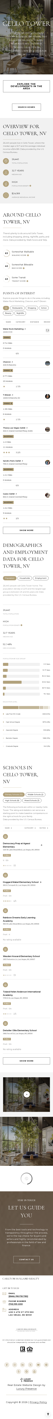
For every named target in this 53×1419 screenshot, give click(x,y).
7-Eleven (7, 395)
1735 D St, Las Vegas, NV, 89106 (15, 998)
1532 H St (7, 332)
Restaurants (18, 308)
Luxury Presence (26, 1388)
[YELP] (18, 1371)
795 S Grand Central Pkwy (15, 464)
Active (45, 308)
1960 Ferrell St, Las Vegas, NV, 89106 (17, 1033)
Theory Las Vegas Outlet (14, 428)
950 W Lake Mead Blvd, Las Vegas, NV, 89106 (21, 924)
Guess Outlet (9, 494)
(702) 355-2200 (16, 1304)
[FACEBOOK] (6, 1364)
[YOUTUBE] (38, 1364)
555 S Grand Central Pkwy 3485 (18, 431)
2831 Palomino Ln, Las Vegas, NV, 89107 (19, 959)
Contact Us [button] (26, 1259)
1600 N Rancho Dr (11, 398)
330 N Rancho (9, 365)
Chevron (7, 362)
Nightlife (21, 313)
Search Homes (26, 107)
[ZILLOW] (34, 1371)
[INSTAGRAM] (14, 1364)
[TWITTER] (30, 1364)
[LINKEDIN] (22, 1364)
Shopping (33, 308)
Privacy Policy (38, 1402)
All (7, 308)
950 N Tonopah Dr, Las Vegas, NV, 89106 (19, 885)
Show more (27, 530)
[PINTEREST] (46, 1364)
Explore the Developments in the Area (26, 86)
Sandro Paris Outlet (12, 461)
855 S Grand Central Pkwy (15, 497)
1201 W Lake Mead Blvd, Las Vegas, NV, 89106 (21, 850)
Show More (27, 1061)
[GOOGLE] (26, 1371)
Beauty (9, 313)
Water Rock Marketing (13, 329)
